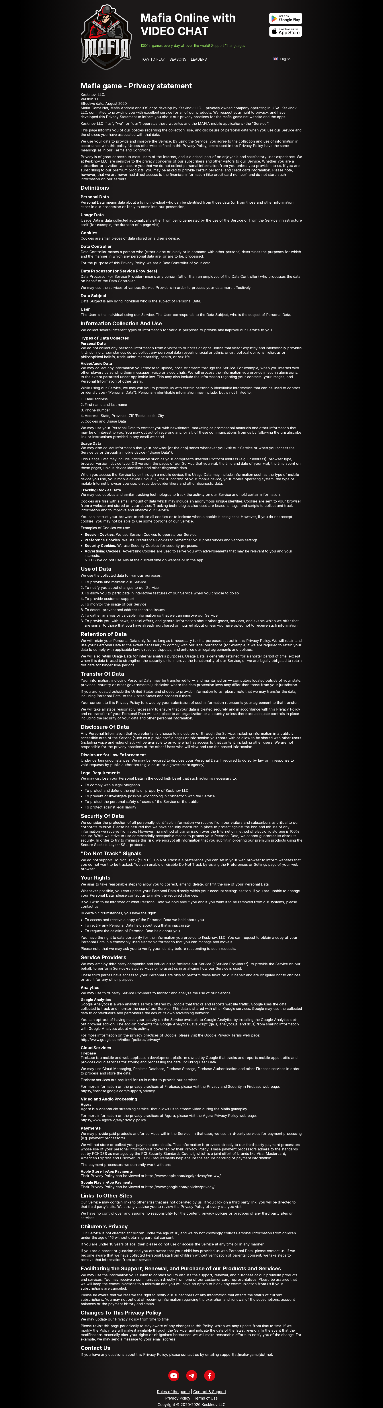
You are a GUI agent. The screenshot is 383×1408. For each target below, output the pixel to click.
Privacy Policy (177, 1398)
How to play (153, 59)
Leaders (199, 59)
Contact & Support (209, 1392)
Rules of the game (173, 1392)
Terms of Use (206, 1398)
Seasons (177, 59)
